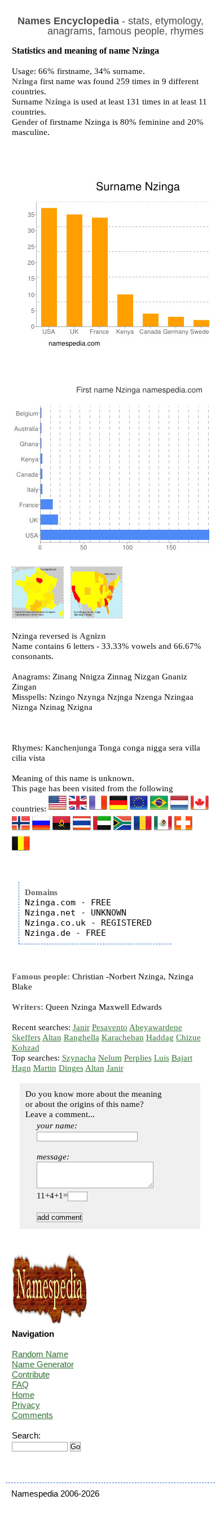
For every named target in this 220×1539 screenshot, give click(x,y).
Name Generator (43, 1364)
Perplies (138, 1057)
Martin (44, 1067)
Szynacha (79, 1057)
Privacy (26, 1405)
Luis (161, 1057)
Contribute (31, 1374)
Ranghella (81, 1037)
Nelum (110, 1057)
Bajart (181, 1057)
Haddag (160, 1037)
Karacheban (123, 1037)
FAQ (20, 1384)
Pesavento (109, 1027)
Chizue (188, 1037)
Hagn (21, 1067)
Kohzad (25, 1047)
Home (23, 1395)
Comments (32, 1415)
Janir (81, 1027)
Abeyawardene (155, 1027)
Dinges (71, 1067)
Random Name (40, 1354)
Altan (51, 1037)
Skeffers (26, 1037)
